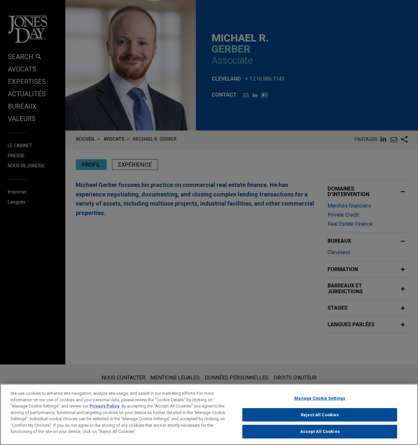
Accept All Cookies (320, 431)
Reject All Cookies (320, 414)
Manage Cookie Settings (319, 398)
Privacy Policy (104, 406)
